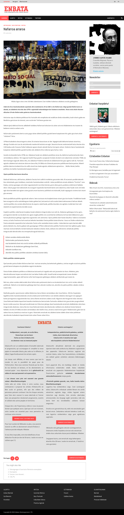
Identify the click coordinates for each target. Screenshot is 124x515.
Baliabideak (98, 496)
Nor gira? (15, 1)
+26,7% (12, 477)
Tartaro (38, 18)
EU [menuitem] (115, 1)
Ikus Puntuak (16, 25)
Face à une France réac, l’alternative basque (104, 161)
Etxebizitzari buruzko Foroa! (99, 177)
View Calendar (115, 151)
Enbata (17, 512)
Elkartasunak (23, 1)
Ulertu (12, 18)
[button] (93, 151)
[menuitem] (115, 1)
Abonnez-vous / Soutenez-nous (24, 418)
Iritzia (20, 18)
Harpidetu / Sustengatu (98, 136)
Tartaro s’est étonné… (17, 474)
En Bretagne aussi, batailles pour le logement (105, 170)
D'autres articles (98, 71)
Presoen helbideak (100, 500)
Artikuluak (7, 25)
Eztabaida (28, 18)
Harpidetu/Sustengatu (65, 422)
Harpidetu (110, 18)
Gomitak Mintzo (39, 493)
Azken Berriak (8, 493)
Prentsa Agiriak (39, 503)
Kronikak (7, 500)
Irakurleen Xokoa (39, 500)
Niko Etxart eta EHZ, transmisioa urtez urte (104, 188)
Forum (66, 493)
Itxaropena (13, 472)
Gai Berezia (7, 496)
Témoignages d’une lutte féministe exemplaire (25, 469)
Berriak (96, 493)
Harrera (4, 18)
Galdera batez (68, 496)
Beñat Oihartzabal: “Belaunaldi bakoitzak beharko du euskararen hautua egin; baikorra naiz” (105, 211)
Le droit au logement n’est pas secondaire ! (104, 173)
